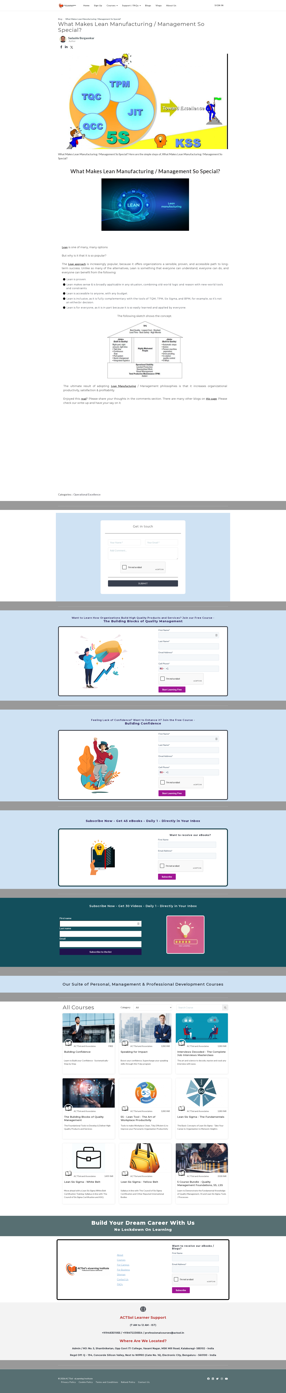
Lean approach (77, 264)
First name (65, 918)
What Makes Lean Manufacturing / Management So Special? (145, 171)
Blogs (148, 5)
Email (63, 938)
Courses (121, 1259)
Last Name (164, 641)
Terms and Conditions (107, 1382)
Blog (60, 19)
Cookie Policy (86, 1382)
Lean (65, 247)
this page (211, 398)
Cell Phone (164, 663)
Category (125, 1007)
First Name (164, 630)
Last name (65, 928)
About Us (171, 5)
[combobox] (162, 669)
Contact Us (122, 1279)
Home (86, 5)
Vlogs (159, 5)
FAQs (120, 1284)
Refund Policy (128, 1382)
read (83, 398)
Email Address (165, 652)
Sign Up (98, 5)
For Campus (123, 1264)
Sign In (219, 5)
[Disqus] (143, 453)
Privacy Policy (68, 1382)
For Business (123, 1269)
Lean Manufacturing (123, 386)
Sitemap (121, 1274)
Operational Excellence (87, 494)
